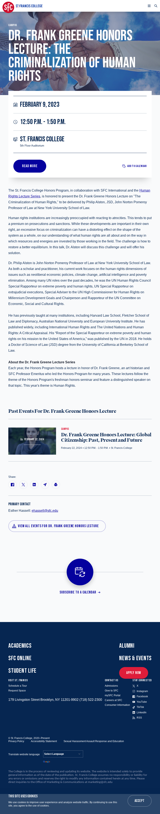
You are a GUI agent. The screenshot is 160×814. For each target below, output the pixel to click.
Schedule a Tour (17, 685)
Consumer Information (117, 705)
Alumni (127, 646)
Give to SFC (111, 690)
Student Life (22, 671)
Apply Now (133, 673)
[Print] (56, 484)
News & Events (135, 658)
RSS (139, 717)
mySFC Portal (112, 695)
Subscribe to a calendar (78, 592)
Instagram (142, 691)
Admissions (111, 685)
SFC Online (20, 658)
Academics (20, 646)
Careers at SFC (113, 700)
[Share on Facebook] (12, 484)
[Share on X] (23, 484)
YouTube (142, 701)
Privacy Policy (16, 741)
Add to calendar (137, 166)
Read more (30, 166)
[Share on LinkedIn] (34, 484)
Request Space (17, 690)
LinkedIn (141, 712)
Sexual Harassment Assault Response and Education (94, 741)
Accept (140, 801)
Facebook (142, 696)
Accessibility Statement (44, 741)
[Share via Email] (45, 484)
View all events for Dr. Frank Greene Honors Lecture (58, 526)
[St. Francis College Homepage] (22, 6)
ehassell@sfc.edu (45, 510)
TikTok (140, 707)
